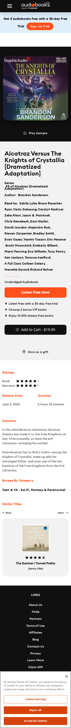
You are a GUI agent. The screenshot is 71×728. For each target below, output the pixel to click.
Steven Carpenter (18, 233)
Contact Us (35, 646)
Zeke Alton (13, 215)
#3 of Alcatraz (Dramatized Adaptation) (26, 187)
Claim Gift (35, 667)
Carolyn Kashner (50, 209)
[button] (6, 512)
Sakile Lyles (28, 203)
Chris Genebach (17, 221)
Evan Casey (14, 239)
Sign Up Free (40, 26)
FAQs (35, 611)
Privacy (35, 653)
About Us (35, 604)
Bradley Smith (44, 233)
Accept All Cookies (35, 721)
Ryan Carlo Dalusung (21, 209)
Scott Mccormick (18, 245)
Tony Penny (57, 251)
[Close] (66, 676)
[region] (35, 699)
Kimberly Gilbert (45, 245)
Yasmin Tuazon (34, 239)
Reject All (35, 710)
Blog (35, 639)
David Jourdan (16, 227)
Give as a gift (38, 352)
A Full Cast (13, 263)
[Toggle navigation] (10, 6)
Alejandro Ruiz (39, 227)
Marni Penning (16, 251)
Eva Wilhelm (37, 251)
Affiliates (35, 632)
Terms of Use (35, 625)
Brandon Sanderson (33, 195)
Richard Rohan (41, 270)
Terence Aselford (38, 257)
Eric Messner (56, 239)
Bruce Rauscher (50, 203)
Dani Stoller (39, 221)
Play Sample (38, 133)
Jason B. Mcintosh (36, 215)
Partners (36, 618)
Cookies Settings (35, 699)
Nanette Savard (17, 270)
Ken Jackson (14, 257)
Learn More (35, 660)
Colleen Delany (33, 263)
